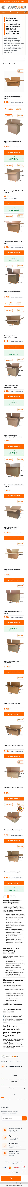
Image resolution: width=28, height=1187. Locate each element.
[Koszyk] (24, 12)
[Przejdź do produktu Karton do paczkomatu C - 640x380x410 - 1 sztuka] (14, 512)
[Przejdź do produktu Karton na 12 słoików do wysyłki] (14, 772)
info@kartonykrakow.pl (14, 1066)
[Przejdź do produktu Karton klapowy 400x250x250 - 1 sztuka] (14, 596)
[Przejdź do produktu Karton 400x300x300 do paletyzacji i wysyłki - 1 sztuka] (14, 420)
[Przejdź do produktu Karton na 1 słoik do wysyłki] (14, 688)
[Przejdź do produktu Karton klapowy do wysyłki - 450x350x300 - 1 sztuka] (14, 645)
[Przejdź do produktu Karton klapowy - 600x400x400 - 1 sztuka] (14, 226)
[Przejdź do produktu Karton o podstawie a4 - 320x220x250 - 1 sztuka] (14, 370)
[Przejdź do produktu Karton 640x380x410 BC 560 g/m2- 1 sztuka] (14, 469)
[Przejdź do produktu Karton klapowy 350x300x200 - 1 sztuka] (14, 554)
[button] (3, 12)
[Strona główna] (14, 7)
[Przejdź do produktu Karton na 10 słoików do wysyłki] (14, 730)
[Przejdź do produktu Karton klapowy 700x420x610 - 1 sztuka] (14, 126)
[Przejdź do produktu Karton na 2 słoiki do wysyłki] (14, 856)
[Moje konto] (17, 12)
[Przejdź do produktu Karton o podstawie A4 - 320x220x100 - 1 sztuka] (14, 320)
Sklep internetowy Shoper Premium (14, 1185)
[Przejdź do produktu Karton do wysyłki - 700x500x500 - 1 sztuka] (14, 175)
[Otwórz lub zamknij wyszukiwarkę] (11, 1178)
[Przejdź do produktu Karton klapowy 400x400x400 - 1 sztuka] (14, 276)
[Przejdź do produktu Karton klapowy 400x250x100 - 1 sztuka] (14, 81)
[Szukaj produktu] (10, 12)
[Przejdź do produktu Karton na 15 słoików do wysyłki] (14, 814)
